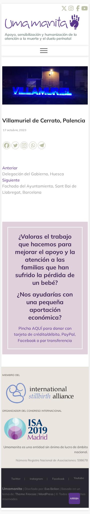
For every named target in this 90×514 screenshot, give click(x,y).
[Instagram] (24, 145)
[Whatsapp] (33, 145)
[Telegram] (42, 145)
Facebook (58, 478)
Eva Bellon (51, 489)
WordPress (46, 494)
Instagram (36, 478)
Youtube (79, 478)
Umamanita (12, 488)
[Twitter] (15, 145)
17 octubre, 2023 (14, 130)
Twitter (15, 478)
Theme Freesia (25, 494)
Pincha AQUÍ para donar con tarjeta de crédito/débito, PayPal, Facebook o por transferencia (45, 334)
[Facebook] (6, 145)
